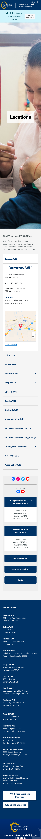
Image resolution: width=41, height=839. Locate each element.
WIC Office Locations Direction (20, 795)
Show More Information (30, 16)
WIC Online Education (15, 804)
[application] (20, 326)
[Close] (38, 13)
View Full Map (11, 344)
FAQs (20, 580)
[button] (33, 333)
